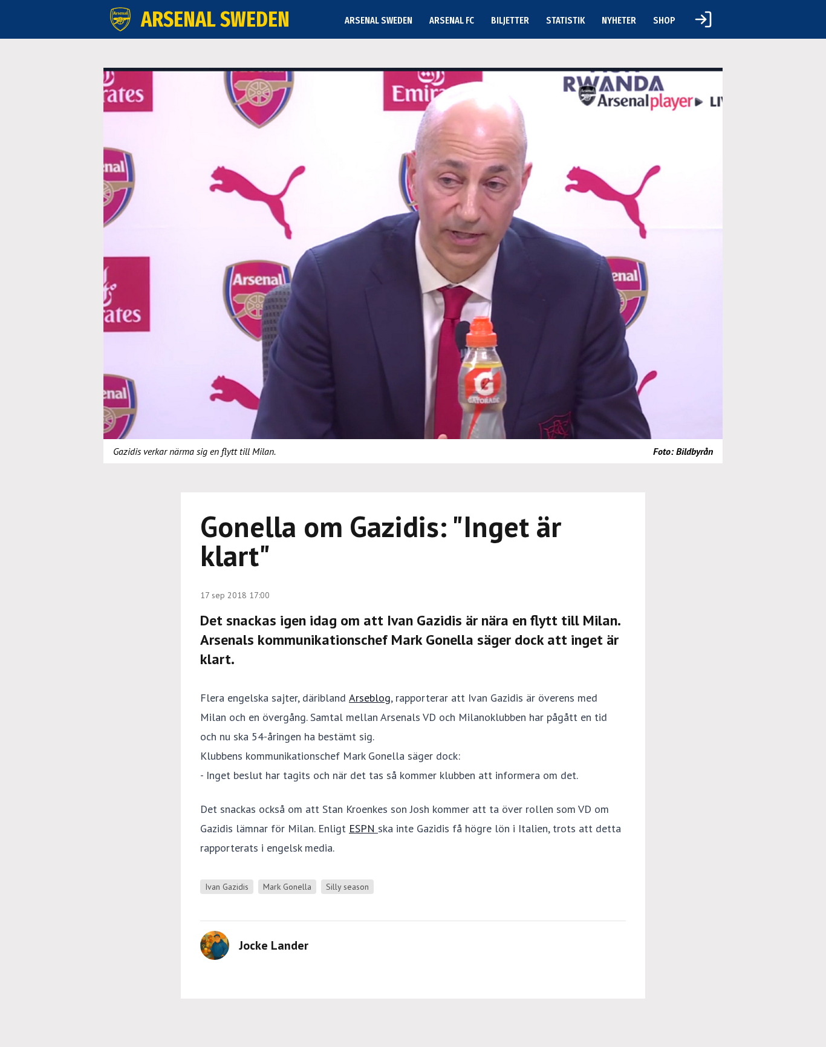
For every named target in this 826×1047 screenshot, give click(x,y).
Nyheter (619, 20)
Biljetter (510, 20)
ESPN (363, 828)
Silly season (347, 886)
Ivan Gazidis (227, 886)
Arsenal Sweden (378, 20)
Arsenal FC (451, 20)
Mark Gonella (287, 886)
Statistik (565, 20)
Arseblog (370, 698)
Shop (664, 20)
